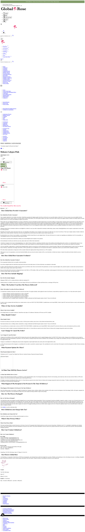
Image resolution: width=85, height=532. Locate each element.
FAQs (4, 90)
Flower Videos (6, 83)
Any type (5, 169)
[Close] (1, 39)
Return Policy (5, 96)
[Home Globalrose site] (13, 10)
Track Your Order (8, 17)
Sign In (6, 19)
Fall (3, 118)
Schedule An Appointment (8, 109)
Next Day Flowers (6, 495)
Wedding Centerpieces (7, 77)
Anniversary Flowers (7, 114)
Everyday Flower (6, 73)
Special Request (6, 102)
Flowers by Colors (6, 81)
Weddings (5, 139)
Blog (4, 524)
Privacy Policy (6, 529)
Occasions (5, 138)
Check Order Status (7, 91)
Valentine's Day (6, 131)
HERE (4, 407)
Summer (4, 129)
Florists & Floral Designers (8, 510)
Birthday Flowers (6, 72)
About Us (5, 140)
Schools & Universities (7, 513)
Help (6, 15)
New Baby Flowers (7, 126)
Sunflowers (5, 67)
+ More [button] (4, 182)
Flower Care (5, 82)
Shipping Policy (6, 95)
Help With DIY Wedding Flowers (9, 108)
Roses (4, 66)
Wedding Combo (6, 78)
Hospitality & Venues (7, 512)
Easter (4, 117)
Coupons (5, 527)
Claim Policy (5, 93)
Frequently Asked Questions (8, 522)
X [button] (1, 60)
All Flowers (5, 137)
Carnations (5, 68)
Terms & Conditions (7, 528)
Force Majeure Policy (7, 94)
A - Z (8, 155)
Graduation (5, 123)
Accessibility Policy (7, 530)
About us (5, 520)
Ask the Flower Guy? (7, 80)
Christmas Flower (6, 71)
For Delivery (13, 5)
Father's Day (5, 119)
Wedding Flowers (6, 133)
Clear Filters (7, 162)
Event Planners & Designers (8, 509)
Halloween (5, 124)
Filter (1, 156)
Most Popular (3, 155)
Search (6, 13)
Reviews (4, 525)
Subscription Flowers (7, 74)
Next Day (5, 136)
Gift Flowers (5, 121)
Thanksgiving (5, 130)
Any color (5, 187)
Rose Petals (5, 75)
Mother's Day (5, 125)
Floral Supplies (6, 503)
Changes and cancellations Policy (9, 92)
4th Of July (5, 134)
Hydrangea (5, 69)
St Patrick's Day (6, 128)
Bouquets (5, 502)
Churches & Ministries (7, 508)
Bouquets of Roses (6, 76)
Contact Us (5, 97)
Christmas (5, 116)
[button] (3, 31)
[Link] (13, 35)
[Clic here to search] (13, 61)
